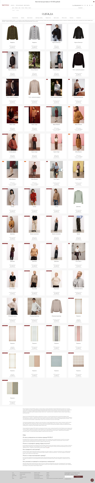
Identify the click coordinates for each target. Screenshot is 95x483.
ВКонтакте (47, 475)
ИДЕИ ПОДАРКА (27, 5)
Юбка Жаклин (78, 152)
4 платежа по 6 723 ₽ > (78, 75)
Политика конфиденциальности (38, 475)
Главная (13, 10)
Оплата (21, 475)
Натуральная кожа (15, 17)
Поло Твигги (56, 179)
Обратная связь (14, 475)
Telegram (47, 474)
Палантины (71, 17)
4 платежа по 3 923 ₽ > (56, 185)
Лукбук (13, 478)
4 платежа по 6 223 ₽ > (12, 212)
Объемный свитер (78, 288)
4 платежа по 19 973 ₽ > (12, 130)
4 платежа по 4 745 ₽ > (12, 349)
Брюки (78, 234)
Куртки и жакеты (30, 17)
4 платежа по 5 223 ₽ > (12, 267)
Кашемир (22, 17)
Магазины (13, 474)
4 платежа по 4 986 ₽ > (12, 185)
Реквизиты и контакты (37, 472)
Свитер (12, 206)
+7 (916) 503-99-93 (77, 5)
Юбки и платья (64, 17)
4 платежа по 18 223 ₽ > (56, 48)
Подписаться (78, 476)
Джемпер (78, 206)
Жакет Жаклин (56, 124)
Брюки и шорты (56, 17)
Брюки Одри (34, 152)
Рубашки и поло (48, 17)
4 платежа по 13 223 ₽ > (34, 75)
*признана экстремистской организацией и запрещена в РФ (54, 478)
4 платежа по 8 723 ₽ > (12, 48)
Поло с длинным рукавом (78, 69)
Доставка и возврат (22, 474)
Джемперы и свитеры (39, 17)
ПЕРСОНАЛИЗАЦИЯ (19, 5)
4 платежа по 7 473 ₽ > (78, 103)
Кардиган (12, 42)
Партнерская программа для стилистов (25, 472)
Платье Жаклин (34, 69)
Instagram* (47, 472)
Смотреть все (78, 17)
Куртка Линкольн (56, 42)
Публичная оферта (36, 474)
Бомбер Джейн (12, 152)
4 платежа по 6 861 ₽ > (56, 130)
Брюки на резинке (34, 234)
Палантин (78, 316)
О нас (13, 472)
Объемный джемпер (78, 97)
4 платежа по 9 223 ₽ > (78, 212)
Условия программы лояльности (38, 478)
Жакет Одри (12, 124)
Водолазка (34, 288)
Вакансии (21, 478)
